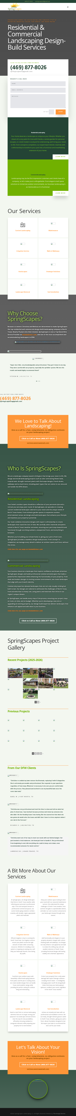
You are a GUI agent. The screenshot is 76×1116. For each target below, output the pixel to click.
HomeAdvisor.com (29, 335)
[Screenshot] (15, 673)
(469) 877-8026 (15, 399)
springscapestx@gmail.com (21, 72)
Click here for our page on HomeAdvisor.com (25, 549)
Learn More (60, 156)
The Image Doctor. (59, 1113)
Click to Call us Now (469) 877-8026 (38, 438)
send (60, 112)
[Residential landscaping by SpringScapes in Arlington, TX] (15, 724)
